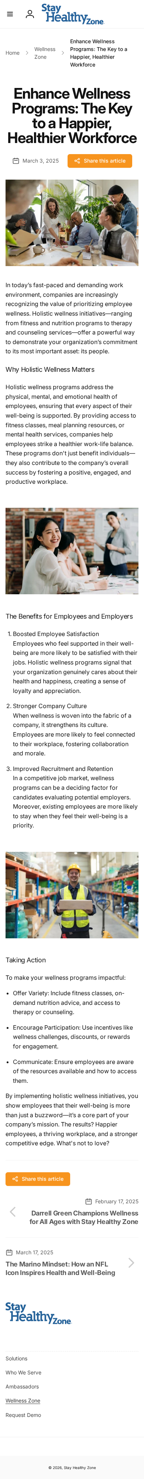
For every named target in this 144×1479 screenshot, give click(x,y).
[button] (10, 14)
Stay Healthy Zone (80, 1467)
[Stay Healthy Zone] (39, 1322)
